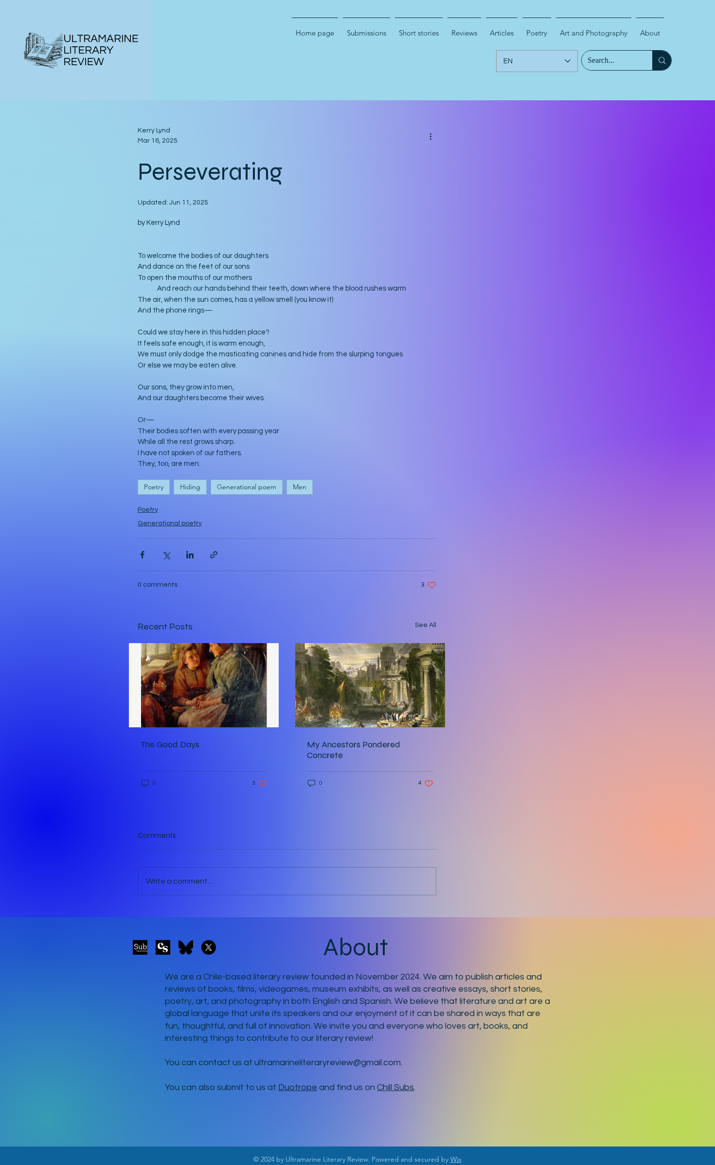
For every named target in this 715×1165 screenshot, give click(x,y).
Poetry (153, 486)
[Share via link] (213, 554)
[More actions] (430, 136)
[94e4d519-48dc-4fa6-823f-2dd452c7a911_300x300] (163, 947)
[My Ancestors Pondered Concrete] (370, 685)
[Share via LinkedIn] (190, 554)
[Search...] (661, 60)
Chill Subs (395, 1087)
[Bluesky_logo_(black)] (186, 947)
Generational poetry (170, 523)
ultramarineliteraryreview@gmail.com (327, 1062)
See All (425, 625)
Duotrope (297, 1087)
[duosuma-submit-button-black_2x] (140, 947)
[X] (208, 947)
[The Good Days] (204, 685)
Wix (456, 1159)
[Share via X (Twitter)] (166, 554)
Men (299, 486)
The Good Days (170, 744)
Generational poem (246, 486)
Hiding (190, 486)
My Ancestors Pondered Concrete (353, 749)
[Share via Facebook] (142, 554)
